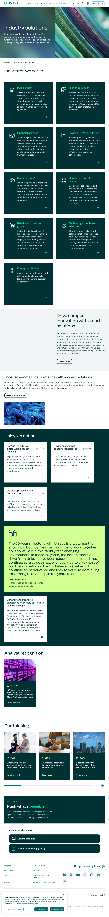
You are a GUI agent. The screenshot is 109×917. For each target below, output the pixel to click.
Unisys (7, 62)
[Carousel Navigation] (100, 785)
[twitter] (71, 874)
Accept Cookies (57, 909)
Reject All (41, 909)
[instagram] (91, 874)
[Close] (63, 894)
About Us (8, 875)
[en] (88, 3)
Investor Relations (41, 866)
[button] (97, 785)
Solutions (18, 62)
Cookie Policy (33, 903)
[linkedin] (64, 874)
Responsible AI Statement (44, 882)
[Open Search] (82, 3)
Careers (7, 882)
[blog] (98, 874)
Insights (7, 866)
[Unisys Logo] (11, 3)
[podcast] (64, 881)
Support (36, 870)
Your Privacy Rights (14, 909)
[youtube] (78, 874)
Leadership (9, 870)
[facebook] (84, 874)
